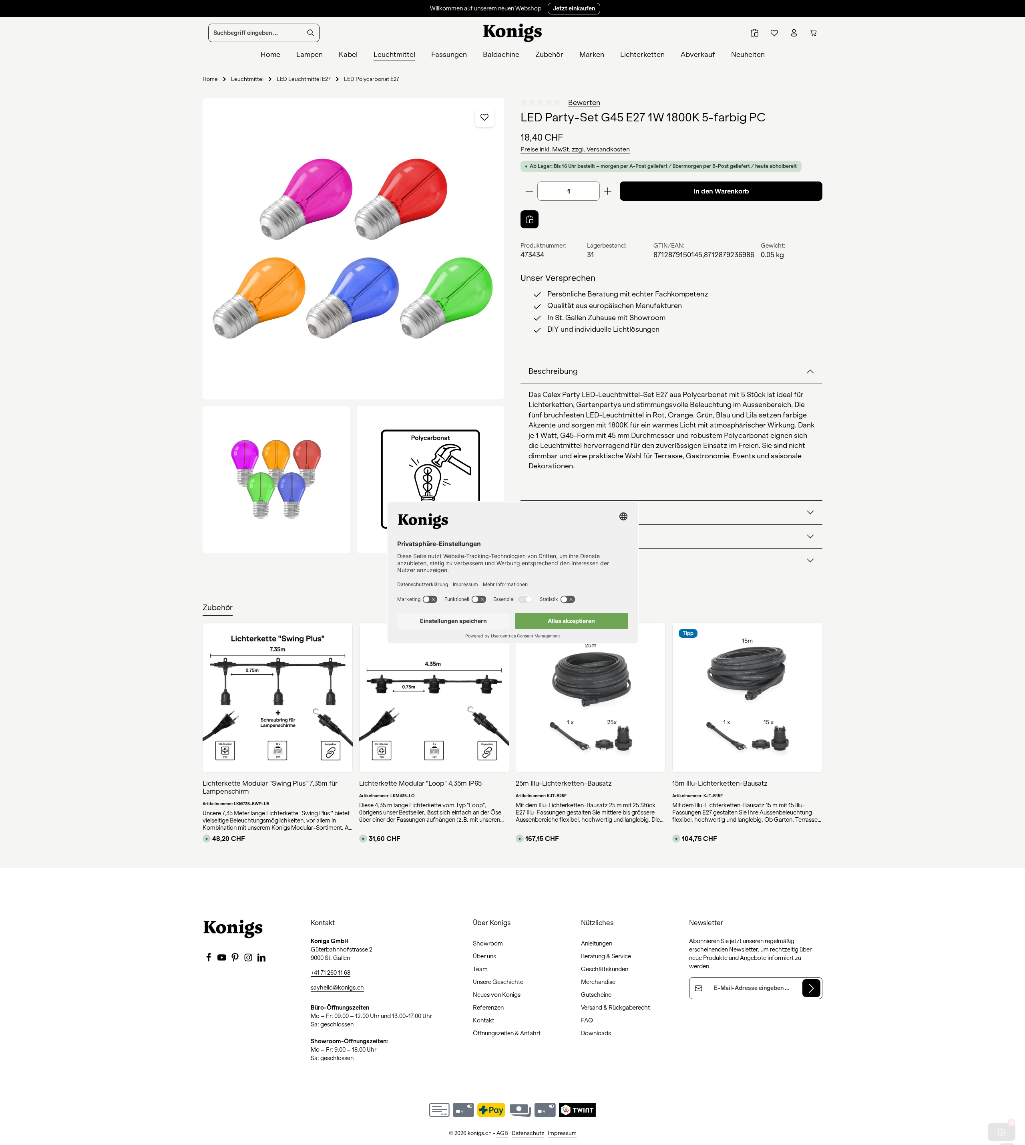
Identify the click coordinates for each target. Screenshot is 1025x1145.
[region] (353, 326)
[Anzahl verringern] (529, 191)
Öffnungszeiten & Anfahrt (507, 1033)
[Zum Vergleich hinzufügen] (530, 219)
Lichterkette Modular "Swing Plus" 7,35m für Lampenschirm (270, 787)
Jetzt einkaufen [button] (574, 8)
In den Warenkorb (721, 191)
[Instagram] (249, 960)
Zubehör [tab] (218, 607)
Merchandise (598, 982)
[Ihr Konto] (794, 33)
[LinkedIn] (261, 960)
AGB (502, 1133)
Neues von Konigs (497, 994)
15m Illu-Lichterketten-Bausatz (720, 783)
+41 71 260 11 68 (330, 972)
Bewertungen (552, 536)
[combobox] (255, 33)
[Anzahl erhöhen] (608, 191)
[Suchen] (311, 33)
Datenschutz (528, 1133)
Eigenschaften (554, 512)
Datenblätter (551, 560)
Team (480, 969)
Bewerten (584, 103)
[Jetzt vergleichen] (755, 33)
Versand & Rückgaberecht (615, 1007)
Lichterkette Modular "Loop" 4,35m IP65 (420, 783)
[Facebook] (209, 960)
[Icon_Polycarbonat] (430, 480)
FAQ (587, 1020)
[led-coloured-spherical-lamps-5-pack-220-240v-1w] (276, 480)
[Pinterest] (236, 960)
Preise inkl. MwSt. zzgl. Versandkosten (575, 149)
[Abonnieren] (811, 988)
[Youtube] (222, 960)
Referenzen (488, 1007)
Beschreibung (553, 371)
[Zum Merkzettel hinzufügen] (485, 117)
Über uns (484, 956)
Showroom (488, 943)
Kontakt (483, 1020)
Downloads (596, 1033)
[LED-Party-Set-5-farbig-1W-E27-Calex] (353, 248)
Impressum (562, 1133)
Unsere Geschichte (498, 982)
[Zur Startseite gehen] (512, 33)
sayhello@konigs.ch (337, 987)
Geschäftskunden (604, 969)
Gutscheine (596, 994)
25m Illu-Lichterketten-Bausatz (564, 783)
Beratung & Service (606, 956)
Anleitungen (596, 943)
